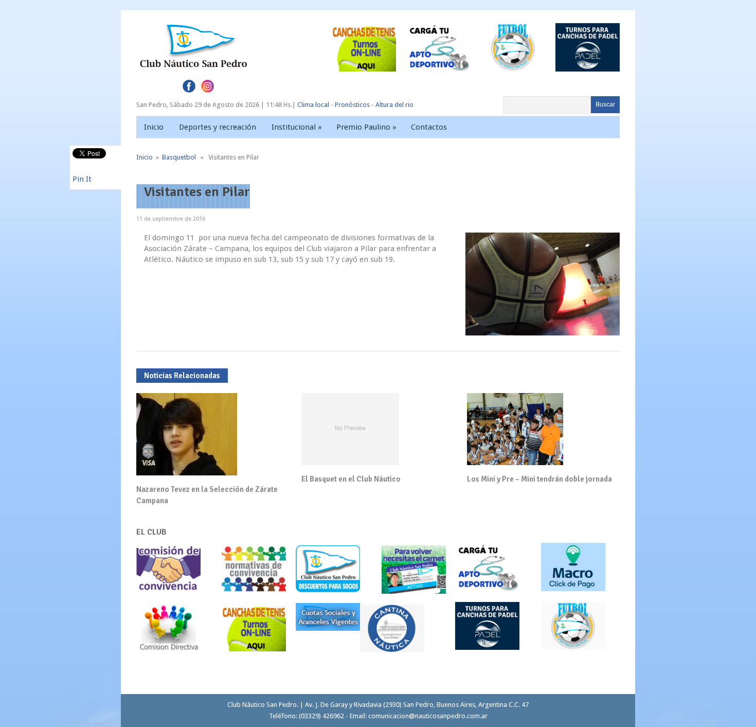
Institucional (297, 127)
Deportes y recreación (217, 127)
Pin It (82, 179)
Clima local (313, 105)
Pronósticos (352, 105)
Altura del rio (394, 105)
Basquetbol (179, 157)
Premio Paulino (366, 127)
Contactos (429, 127)
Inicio (154, 127)
